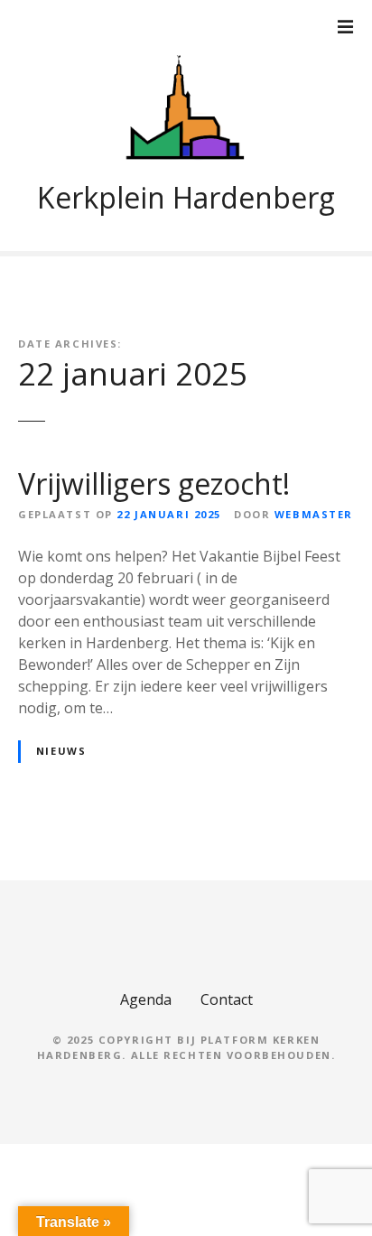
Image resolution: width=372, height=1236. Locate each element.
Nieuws (61, 750)
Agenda (146, 999)
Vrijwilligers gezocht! (154, 483)
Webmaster (313, 514)
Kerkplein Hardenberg (186, 197)
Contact (226, 999)
